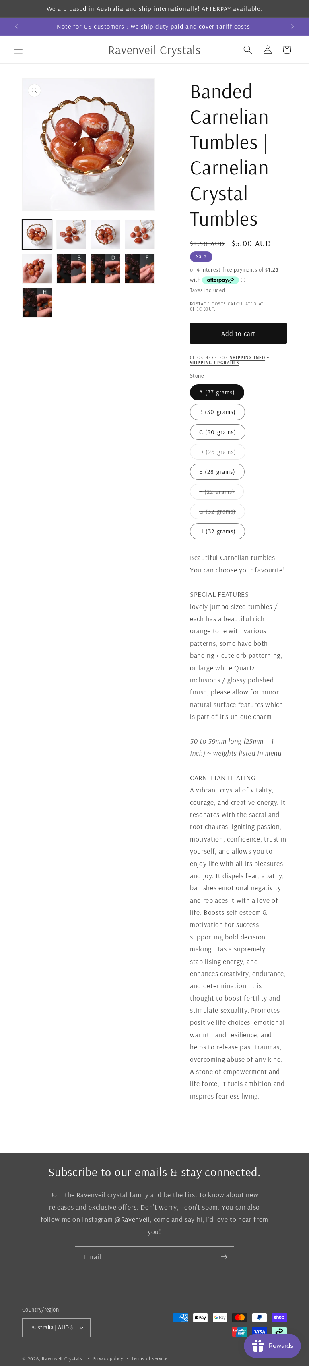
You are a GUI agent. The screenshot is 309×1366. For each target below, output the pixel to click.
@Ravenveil (132, 1219)
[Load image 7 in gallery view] (105, 269)
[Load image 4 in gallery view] (139, 234)
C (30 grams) (217, 432)
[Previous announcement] (16, 26)
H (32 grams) (217, 531)
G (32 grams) (222, 513)
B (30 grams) (217, 412)
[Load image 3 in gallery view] (105, 234)
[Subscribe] (224, 1256)
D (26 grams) (222, 454)
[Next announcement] (292, 26)
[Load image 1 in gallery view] (37, 234)
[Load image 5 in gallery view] (37, 269)
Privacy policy (108, 1358)
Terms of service (149, 1358)
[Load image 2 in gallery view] (71, 234)
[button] (18, 49)
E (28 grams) (217, 471)
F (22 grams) (221, 493)
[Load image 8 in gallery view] (139, 269)
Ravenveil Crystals (62, 1359)
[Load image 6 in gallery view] (71, 269)
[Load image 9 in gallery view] (37, 303)
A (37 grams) (217, 392)
